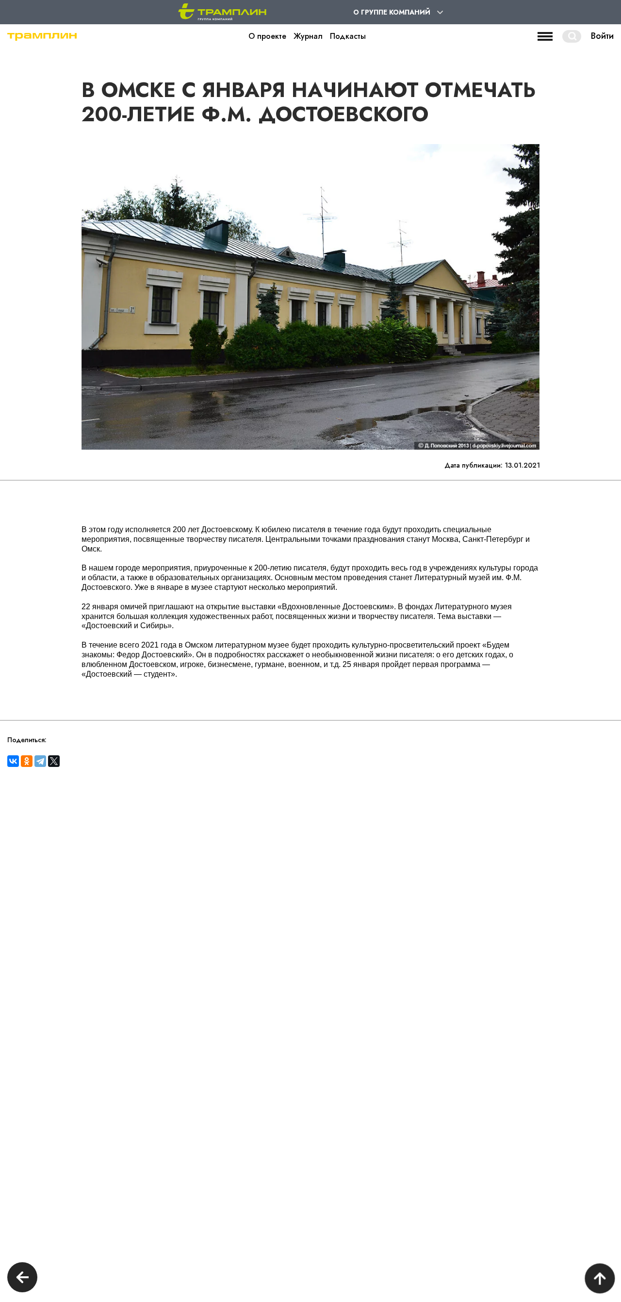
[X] (54, 761)
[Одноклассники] (27, 761)
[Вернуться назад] (22, 1278)
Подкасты (348, 36)
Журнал (308, 36)
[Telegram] (40, 761)
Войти (602, 36)
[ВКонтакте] (13, 761)
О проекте (267, 36)
